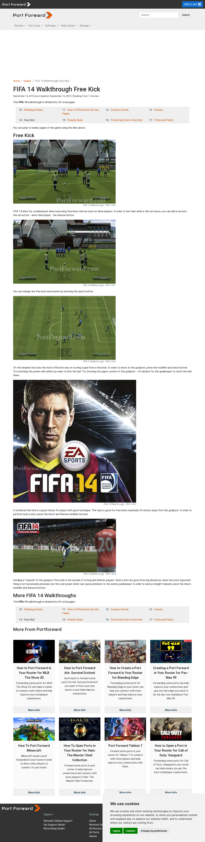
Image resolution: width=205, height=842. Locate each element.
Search (186, 14)
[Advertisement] (102, 54)
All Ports (94, 832)
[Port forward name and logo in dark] (32, 15)
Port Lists (56, 4)
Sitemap (99, 4)
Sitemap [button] (85, 25)
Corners (158, 109)
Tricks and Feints (163, 120)
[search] (108, 4)
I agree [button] (116, 830)
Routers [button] (19, 25)
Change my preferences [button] (154, 830)
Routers (44, 4)
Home (16, 80)
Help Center (85, 4)
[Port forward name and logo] (16, 4)
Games (93, 836)
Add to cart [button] (191, 4)
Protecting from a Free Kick (126, 120)
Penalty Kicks (75, 120)
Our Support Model (54, 824)
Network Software (99, 824)
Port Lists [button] (35, 25)
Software (70, 4)
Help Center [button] (68, 25)
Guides (27, 80)
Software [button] (50, 25)
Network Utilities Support (58, 820)
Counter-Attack (120, 109)
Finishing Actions (33, 109)
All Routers (95, 828)
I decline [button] (130, 830)
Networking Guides (54, 828)
